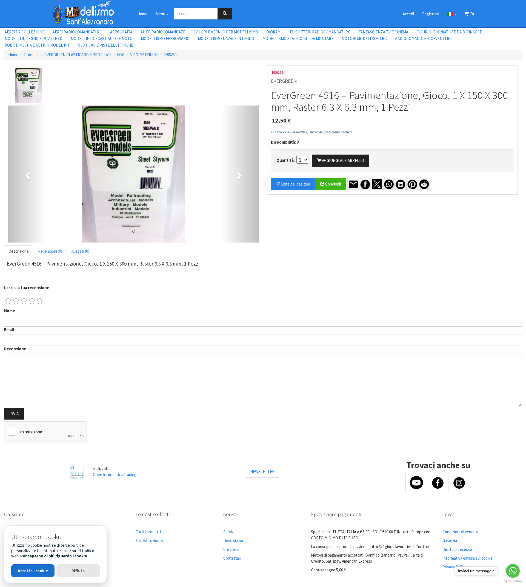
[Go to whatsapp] (513, 571)
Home (142, 13)
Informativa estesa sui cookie (467, 558)
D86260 (170, 54)
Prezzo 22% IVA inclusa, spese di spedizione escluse (311, 132)
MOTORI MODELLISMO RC (364, 38)
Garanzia (449, 540)
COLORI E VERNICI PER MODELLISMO (225, 32)
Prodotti (31, 54)
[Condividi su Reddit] (424, 184)
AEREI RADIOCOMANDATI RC (77, 32)
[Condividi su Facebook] (365, 184)
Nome (9, 310)
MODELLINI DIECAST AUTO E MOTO (102, 38)
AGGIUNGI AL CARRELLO (342, 160)
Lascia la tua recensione (26, 287)
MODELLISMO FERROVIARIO (165, 38)
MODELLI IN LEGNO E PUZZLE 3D (33, 38)
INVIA (14, 413)
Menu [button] (161, 13)
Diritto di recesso (457, 549)
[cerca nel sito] (225, 13)
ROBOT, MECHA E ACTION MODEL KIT (37, 45)
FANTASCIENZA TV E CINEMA (383, 32)
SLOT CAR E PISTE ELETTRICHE (105, 45)
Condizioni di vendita (460, 531)
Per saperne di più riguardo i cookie (53, 555)
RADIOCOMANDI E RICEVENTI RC (423, 38)
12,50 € (281, 120)
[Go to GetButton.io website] (513, 581)
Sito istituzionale (150, 540)
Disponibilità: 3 (285, 142)
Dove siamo (233, 540)
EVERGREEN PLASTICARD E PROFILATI (77, 54)
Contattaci (232, 558)
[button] (452, 13)
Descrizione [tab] (18, 251)
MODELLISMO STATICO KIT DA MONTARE (297, 38)
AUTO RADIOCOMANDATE (163, 32)
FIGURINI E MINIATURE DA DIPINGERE (449, 32)
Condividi (332, 184)
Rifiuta (78, 570)
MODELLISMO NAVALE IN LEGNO (226, 38)
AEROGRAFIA (121, 32)
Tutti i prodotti (148, 531)
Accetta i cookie (33, 570)
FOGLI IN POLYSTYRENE (137, 54)
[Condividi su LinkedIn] (401, 184)
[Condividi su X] (377, 184)
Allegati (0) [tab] (80, 251)
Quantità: (286, 160)
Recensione (15, 348)
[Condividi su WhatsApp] (389, 184)
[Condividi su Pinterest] (412, 184)
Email (9, 329)
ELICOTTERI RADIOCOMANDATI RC (320, 32)
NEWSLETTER (262, 471)
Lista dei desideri (295, 184)
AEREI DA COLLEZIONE (24, 32)
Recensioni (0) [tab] (50, 251)
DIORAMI (274, 32)
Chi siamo (231, 549)
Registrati (430, 13)
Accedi (408, 13)
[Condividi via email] (353, 184)
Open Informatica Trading (114, 474)
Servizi (229, 531)
